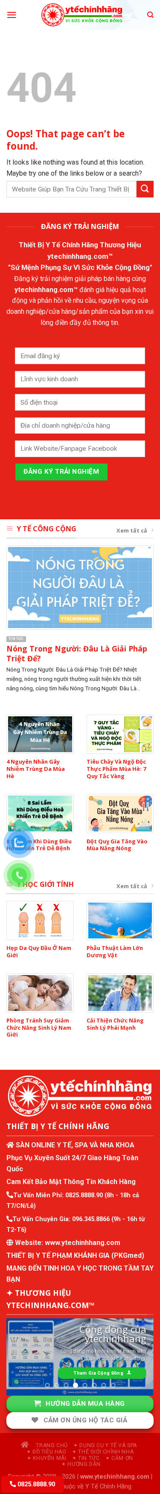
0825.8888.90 (84, 1195)
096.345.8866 (91, 1219)
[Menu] (11, 14)
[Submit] (145, 189)
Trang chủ (51, 1444)
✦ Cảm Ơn (119, 1456)
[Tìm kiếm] (150, 15)
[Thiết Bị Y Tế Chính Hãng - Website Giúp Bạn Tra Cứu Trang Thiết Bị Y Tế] (81, 15)
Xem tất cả (131, 530)
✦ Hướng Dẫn (81, 1462)
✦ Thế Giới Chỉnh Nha (103, 1450)
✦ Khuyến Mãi (46, 1456)
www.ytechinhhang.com (82, 1243)
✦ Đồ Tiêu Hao (46, 1450)
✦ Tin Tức (86, 1456)
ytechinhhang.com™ (80, 256)
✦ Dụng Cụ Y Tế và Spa (105, 1444)
